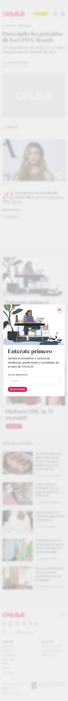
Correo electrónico (18, 375)
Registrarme (17, 389)
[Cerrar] (59, 310)
